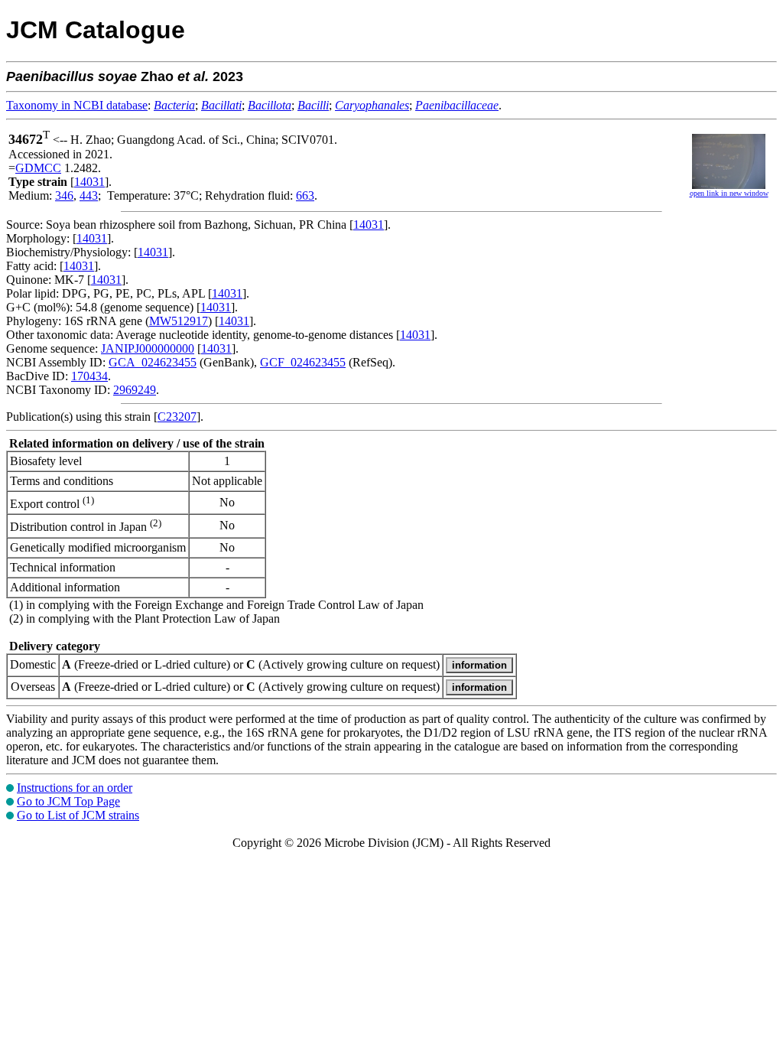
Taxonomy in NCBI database (77, 105)
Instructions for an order (74, 787)
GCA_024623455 (153, 362)
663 (305, 195)
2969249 (134, 389)
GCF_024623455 (303, 362)
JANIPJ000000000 (147, 348)
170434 (89, 376)
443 (89, 195)
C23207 (177, 416)
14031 (89, 181)
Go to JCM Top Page (68, 801)
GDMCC (38, 167)
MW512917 (178, 320)
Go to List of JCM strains (78, 815)
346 (64, 195)
